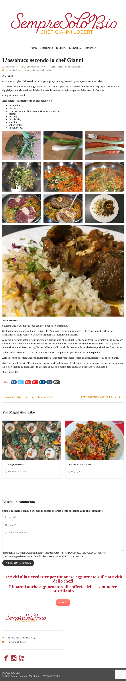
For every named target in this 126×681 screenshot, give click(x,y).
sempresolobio (12, 67)
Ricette (61, 48)
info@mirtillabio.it (17, 642)
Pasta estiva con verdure (80, 464)
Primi (60, 67)
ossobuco (26, 70)
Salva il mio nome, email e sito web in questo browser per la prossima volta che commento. (52, 510)
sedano (49, 70)
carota (8, 70)
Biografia (46, 48)
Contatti (90, 48)
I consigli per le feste (15, 464)
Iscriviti (63, 602)
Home (33, 48)
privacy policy (11, 672)
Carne (53, 67)
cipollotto (16, 70)
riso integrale (38, 70)
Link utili (75, 48)
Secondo (76, 67)
